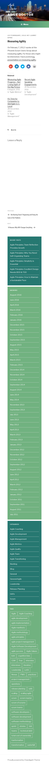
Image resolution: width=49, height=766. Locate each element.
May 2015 (14, 350)
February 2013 (16, 440)
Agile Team (15, 554)
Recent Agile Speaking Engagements (30, 82)
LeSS (26, 670)
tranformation (17, 740)
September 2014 (17, 385)
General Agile (16, 579)
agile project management (22, 642)
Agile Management (18, 539)
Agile (13, 614)
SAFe (12, 594)
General (13, 574)
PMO (22, 674)
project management (20, 679)
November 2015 (17, 330)
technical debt (26, 731)
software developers (20, 712)
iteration (27, 665)
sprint (13, 726)
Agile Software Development (23, 646)
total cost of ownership (21, 735)
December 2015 (17, 325)
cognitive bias (24, 656)
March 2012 (15, 484)
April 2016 (14, 305)
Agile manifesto (18, 628)
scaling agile (26, 693)
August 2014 (15, 390)
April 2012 (14, 479)
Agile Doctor (21, 15)
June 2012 (14, 474)
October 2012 (16, 459)
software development (21, 717)
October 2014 (16, 380)
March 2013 (15, 435)
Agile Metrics (16, 544)
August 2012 (15, 469)
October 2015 (16, 335)
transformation (17, 745)
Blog (13, 130)
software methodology (21, 721)
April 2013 (14, 430)
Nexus (14, 674)
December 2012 (17, 450)
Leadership (15, 584)
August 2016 (15, 295)
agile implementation (20, 623)
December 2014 (17, 370)
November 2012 (17, 455)
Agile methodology (19, 632)
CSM (13, 660)
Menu (25, 24)
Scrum (12, 599)
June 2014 (14, 395)
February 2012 (16, 489)
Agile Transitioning (18, 559)
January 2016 (15, 320)
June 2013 (14, 420)
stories (23, 726)
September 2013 (17, 410)
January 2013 (15, 445)
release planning (18, 689)
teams (14, 731)
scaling (14, 693)
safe (30, 689)
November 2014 (17, 375)
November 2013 (17, 405)
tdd (30, 726)
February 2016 (16, 315)
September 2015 (17, 340)
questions (15, 684)
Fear (21, 660)
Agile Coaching (16, 529)
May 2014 (14, 400)
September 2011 (17, 504)
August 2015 (15, 345)
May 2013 (14, 425)
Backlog (13, 564)
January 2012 (15, 494)
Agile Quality (15, 549)
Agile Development (18, 534)
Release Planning (17, 589)
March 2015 (15, 360)
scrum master (26, 698)
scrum (14, 698)
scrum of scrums (18, 703)
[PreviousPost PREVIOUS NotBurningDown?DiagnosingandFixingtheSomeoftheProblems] (24, 214)
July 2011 (14, 514)
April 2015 (14, 355)
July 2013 (14, 415)
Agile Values (31, 651)
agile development (19, 618)
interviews (15, 665)
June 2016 (14, 300)
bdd (13, 656)
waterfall (31, 745)
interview (30, 660)
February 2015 (16, 365)
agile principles (17, 637)
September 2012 (17, 464)
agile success (17, 651)
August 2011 (15, 509)
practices (32, 674)
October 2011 (16, 499)
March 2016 (15, 310)
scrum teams (17, 707)
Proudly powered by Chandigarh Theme (24, 760)
